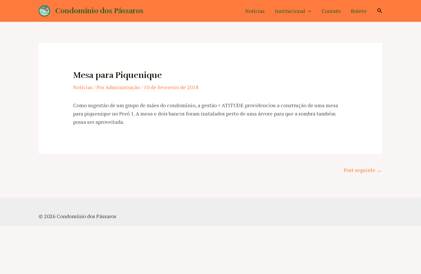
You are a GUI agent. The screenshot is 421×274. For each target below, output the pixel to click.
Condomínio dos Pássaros (99, 10)
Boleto (358, 10)
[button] (308, 11)
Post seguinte (363, 170)
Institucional (290, 10)
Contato (331, 10)
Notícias (255, 10)
